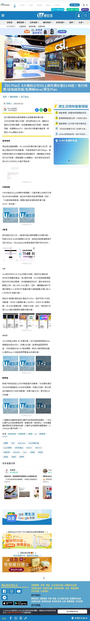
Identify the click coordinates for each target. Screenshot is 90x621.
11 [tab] (49, 32)
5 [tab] (49, 29)
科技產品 (19, 447)
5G (13, 443)
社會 (67, 588)
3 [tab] (44, 29)
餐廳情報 (75, 588)
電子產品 (25, 96)
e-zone (56, 5)
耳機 (33, 452)
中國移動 (22, 433)
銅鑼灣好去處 (71, 584)
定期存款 (41, 26)
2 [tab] (42, 29)
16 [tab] (49, 34)
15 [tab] (47, 34)
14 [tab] (44, 34)
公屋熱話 (22, 26)
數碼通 (42, 433)
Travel (22, 5)
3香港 (29, 433)
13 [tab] (42, 34)
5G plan (22, 443)
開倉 (48, 584)
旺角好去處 (59, 588)
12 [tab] (51, 32)
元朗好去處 (36, 588)
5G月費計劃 (34, 443)
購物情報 (14, 96)
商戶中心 (85, 10)
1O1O (5, 436)
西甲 (22, 457)
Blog (48, 5)
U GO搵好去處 (58, 10)
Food (31, 5)
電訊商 (7, 452)
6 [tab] (51, 29)
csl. (35, 433)
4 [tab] (47, 29)
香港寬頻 (12, 433)
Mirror (38, 447)
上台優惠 (7, 447)
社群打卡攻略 (74, 10)
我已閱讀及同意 (72, 611)
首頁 (5, 96)
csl (25, 452)
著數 (6, 443)
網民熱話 (35, 598)
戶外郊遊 (35, 590)
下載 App (76, 5)
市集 (43, 584)
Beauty (39, 5)
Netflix (17, 452)
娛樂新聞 (32, 26)
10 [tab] (47, 32)
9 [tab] (44, 32)
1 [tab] (40, 29)
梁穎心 (9, 103)
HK (15, 5)
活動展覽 (35, 584)
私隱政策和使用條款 (13, 612)
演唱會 (9, 22)
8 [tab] (42, 32)
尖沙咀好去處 (57, 584)
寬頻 (41, 452)
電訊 (14, 457)
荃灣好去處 (47, 588)
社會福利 (45, 590)
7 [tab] (40, 32)
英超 (6, 457)
